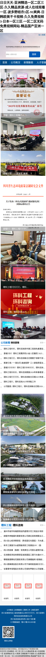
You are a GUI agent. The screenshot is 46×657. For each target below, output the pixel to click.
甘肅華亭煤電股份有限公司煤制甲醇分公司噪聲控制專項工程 (21, 519)
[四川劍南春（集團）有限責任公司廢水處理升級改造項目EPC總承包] (23, 460)
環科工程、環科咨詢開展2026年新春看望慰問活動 (24, 372)
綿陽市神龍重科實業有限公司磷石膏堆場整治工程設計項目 (21, 434)
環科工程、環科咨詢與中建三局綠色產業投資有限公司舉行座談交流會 (24, 349)
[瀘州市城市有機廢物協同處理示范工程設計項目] (23, 405)
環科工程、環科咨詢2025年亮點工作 (20, 382)
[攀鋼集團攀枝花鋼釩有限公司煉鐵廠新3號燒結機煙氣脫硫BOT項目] (23, 488)
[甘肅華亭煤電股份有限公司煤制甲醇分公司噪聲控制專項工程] (23, 514)
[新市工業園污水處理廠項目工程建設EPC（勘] (23, 445)
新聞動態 (28, 62)
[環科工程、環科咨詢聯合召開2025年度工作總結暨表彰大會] (23, 277)
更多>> (42, 343)
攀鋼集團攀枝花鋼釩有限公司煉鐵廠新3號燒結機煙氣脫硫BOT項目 (21, 492)
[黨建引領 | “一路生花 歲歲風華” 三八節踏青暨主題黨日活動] (23, 163)
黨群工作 (27, 610)
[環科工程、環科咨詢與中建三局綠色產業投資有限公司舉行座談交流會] (23, 78)
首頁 (4, 62)
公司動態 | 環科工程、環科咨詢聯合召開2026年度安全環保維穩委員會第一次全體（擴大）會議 (24, 386)
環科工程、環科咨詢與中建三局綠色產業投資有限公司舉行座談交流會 (16, 85)
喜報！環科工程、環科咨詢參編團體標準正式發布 (24, 368)
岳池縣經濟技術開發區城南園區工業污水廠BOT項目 (21, 479)
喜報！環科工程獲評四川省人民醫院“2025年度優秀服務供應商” (24, 353)
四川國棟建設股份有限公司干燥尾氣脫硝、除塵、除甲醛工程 (21, 505)
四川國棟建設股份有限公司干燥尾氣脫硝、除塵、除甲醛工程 (24, 564)
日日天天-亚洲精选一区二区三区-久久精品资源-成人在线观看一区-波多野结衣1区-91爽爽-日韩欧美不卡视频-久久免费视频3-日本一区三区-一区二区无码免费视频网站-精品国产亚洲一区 (22, 17)
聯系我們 (35, 610)
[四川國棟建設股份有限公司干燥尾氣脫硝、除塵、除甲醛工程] (23, 501)
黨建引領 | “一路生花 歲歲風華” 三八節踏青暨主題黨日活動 (16, 173)
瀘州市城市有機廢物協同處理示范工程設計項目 (21, 416)
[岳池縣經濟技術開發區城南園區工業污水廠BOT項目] (23, 474)
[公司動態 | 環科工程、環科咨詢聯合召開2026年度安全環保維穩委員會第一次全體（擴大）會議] (23, 326)
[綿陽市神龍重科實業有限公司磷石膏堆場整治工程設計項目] (23, 427)
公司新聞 (5, 342)
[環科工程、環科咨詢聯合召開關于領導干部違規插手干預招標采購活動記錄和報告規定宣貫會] (23, 134)
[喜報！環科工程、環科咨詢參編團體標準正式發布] (23, 203)
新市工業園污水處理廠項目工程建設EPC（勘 (21, 451)
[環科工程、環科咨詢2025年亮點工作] (23, 302)
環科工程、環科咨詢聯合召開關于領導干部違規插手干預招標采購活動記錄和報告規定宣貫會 (24, 358)
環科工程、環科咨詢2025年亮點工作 (16, 312)
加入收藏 (41, 35)
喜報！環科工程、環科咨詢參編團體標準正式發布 (16, 229)
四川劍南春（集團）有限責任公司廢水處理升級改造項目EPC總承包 (21, 465)
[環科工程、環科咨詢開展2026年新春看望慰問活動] (23, 247)
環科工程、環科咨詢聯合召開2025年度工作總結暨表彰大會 (16, 287)
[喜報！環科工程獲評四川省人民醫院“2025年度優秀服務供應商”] (23, 102)
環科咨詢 (18, 525)
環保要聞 (15, 343)
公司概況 (15, 62)
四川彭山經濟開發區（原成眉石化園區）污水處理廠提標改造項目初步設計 (24, 541)
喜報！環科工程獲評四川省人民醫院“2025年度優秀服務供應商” (16, 115)
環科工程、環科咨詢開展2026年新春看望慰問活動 (16, 262)
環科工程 (6, 525)
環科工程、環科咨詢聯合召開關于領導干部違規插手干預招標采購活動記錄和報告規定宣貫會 (16, 148)
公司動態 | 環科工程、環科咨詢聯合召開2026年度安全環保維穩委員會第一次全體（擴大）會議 (16, 337)
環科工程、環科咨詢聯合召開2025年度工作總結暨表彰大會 (24, 377)
